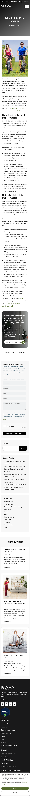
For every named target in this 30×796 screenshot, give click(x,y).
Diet (5, 527)
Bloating (6, 512)
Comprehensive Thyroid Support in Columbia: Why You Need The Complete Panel (15, 487)
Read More (7, 567)
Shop (2, 739)
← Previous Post (8, 353)
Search (5, 444)
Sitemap (3, 742)
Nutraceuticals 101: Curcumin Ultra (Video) (14, 550)
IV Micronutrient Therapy (8, 766)
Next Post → (23, 353)
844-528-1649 (5, 1)
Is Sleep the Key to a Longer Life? (14, 656)
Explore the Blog (6, 733)
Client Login (26, 1)
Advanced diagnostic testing (13, 507)
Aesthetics (7, 509)
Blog (5, 514)
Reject (15, 792)
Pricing (3, 736)
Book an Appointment (8, 730)
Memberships (5, 727)
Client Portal (5, 724)
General (19, 25)
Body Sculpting (9, 517)
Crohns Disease (9, 525)
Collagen (7, 522)
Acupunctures (8, 501)
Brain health (8, 520)
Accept (15, 788)
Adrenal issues (8, 504)
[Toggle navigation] (27, 6)
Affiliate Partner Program (9, 745)
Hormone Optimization (8, 754)
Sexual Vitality (5, 757)
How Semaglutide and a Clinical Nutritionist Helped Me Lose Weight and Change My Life (15, 602)
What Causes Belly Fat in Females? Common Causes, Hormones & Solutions (15, 469)
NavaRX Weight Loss (7, 760)
